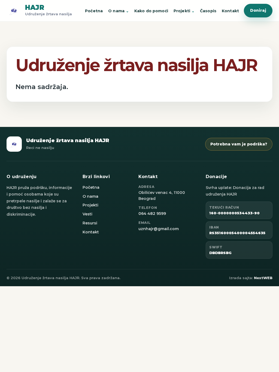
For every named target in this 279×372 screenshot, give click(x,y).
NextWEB (263, 278)
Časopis (208, 10)
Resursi (90, 223)
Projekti (182, 10)
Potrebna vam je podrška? (238, 144)
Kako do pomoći (151, 10)
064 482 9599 (152, 213)
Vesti (87, 214)
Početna (94, 10)
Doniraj (258, 10)
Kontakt (230, 10)
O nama (116, 10)
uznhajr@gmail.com (158, 228)
